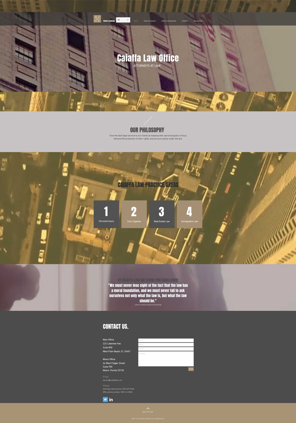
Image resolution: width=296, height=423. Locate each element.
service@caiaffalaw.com (112, 380)
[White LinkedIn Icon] (111, 399)
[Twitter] (105, 399)
